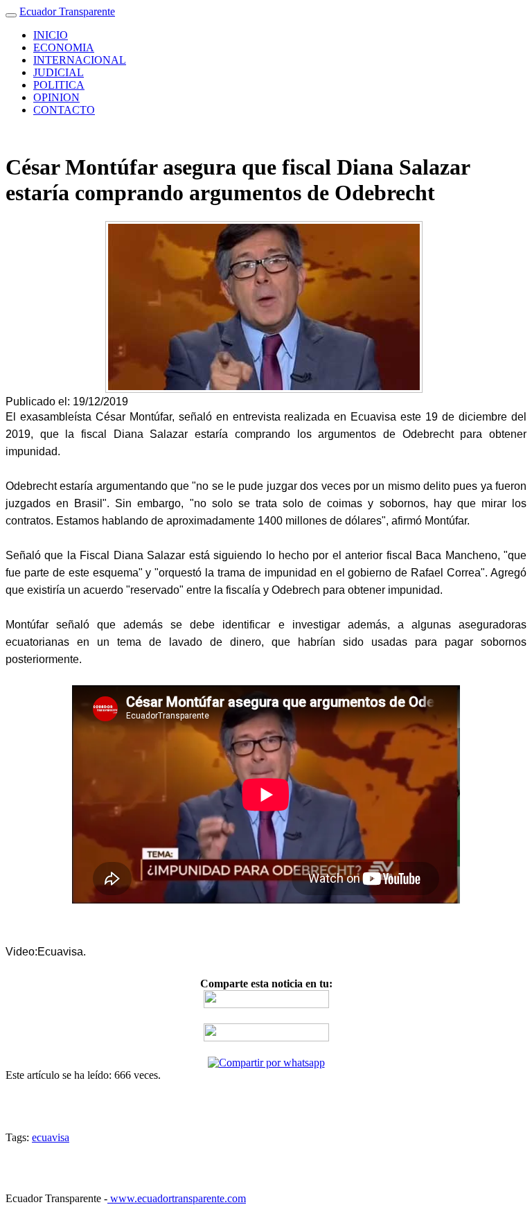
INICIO (50, 35)
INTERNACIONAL (79, 60)
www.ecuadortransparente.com (176, 1198)
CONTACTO (64, 110)
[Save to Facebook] (266, 1004)
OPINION (56, 97)
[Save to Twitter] (266, 1037)
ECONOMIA (63, 47)
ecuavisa (50, 1137)
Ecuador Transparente (67, 11)
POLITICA (59, 85)
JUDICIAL (58, 72)
